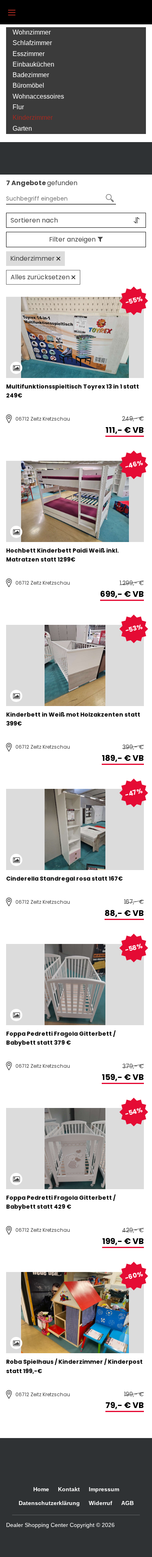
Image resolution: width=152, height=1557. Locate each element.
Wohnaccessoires (38, 96)
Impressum (104, 1489)
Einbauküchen (33, 64)
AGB (127, 1503)
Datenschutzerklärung (49, 1503)
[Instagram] (38, 1539)
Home (41, 1489)
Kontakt (69, 1489)
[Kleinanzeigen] (83, 1539)
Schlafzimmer (32, 42)
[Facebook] (14, 1539)
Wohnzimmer (32, 32)
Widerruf (100, 1503)
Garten (22, 128)
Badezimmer (31, 74)
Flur (18, 107)
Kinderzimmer (33, 117)
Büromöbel (28, 85)
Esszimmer (29, 53)
